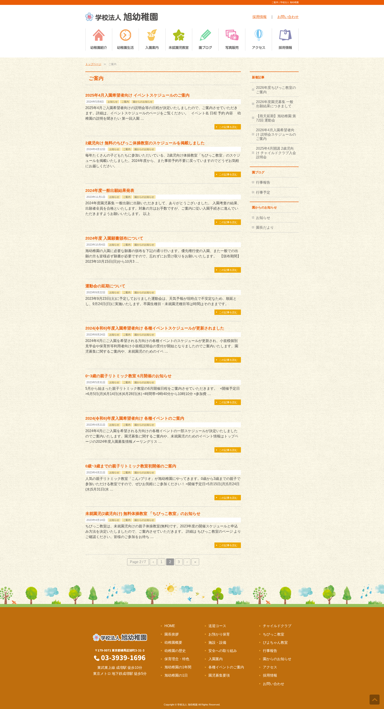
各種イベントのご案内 (226, 667)
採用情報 (259, 17)
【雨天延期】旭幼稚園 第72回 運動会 (276, 118)
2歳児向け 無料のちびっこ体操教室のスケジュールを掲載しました (145, 143)
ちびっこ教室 (273, 634)
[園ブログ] (205, 40)
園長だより (265, 227)
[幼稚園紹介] (98, 40)
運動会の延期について (105, 286)
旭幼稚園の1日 (176, 675)
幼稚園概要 (173, 642)
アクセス (270, 667)
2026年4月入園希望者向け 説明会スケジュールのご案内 (276, 134)
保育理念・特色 (176, 659)
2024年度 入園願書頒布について (114, 238)
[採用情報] (285, 40)
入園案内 (215, 659)
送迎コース (217, 626)
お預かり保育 (219, 634)
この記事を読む (228, 127)
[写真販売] (232, 40)
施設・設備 (217, 642)
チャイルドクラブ (277, 626)
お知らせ (113, 101)
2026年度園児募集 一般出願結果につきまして (274, 104)
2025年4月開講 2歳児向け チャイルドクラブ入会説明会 (276, 153)
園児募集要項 (219, 675)
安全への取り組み (222, 651)
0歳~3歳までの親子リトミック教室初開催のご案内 (130, 466)
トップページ (93, 64)
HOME (169, 626)
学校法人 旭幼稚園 (187, 704)
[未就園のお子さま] (178, 40)
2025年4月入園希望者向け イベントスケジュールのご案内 (137, 95)
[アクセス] (258, 40)
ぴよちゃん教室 (275, 642)
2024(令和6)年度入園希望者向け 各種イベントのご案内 (134, 418)
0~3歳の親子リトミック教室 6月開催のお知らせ (128, 375)
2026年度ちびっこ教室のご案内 (276, 90)
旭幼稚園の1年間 (177, 667)
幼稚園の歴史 (175, 651)
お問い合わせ (288, 17)
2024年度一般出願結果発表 (109, 190)
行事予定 (263, 192)
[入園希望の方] (152, 40)
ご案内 (125, 101)
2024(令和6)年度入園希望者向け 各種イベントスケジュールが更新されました (154, 328)
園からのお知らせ (142, 101)
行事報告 (263, 182)
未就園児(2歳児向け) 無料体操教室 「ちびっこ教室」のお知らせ (142, 513)
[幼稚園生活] (125, 40)
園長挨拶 (171, 634)
